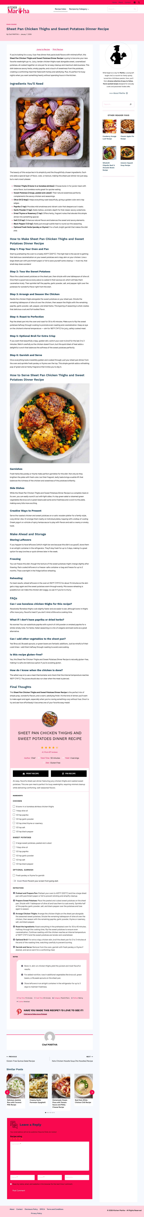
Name (14, 1177)
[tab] (45, 1112)
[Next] (92, 1092)
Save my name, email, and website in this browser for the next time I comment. (43, 1184)
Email (41, 1177)
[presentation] (109, 126)
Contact (128, 2)
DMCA (42, 1209)
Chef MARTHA (14, 34)
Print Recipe (58, 49)
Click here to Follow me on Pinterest (35, 1014)
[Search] (130, 104)
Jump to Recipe (43, 49)
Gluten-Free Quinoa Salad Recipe (21, 1059)
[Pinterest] (135, 2)
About (120, 2)
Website (69, 1177)
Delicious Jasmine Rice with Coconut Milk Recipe (14, 1102)
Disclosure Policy (31, 1209)
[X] (139, 2)
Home (114, 2)
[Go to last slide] (7, 1092)
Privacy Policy (36, 1213)
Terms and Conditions (55, 1209)
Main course (12, 24)
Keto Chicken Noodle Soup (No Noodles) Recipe (72, 1059)
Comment (16, 1144)
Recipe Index (60, 9)
